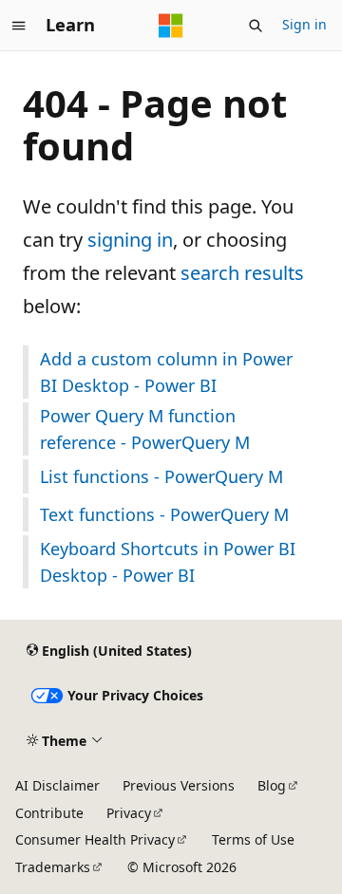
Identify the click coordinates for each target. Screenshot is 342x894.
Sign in (304, 24)
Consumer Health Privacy (95, 839)
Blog (271, 785)
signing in (130, 239)
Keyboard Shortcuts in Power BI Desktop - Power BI (167, 562)
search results (242, 273)
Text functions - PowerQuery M (164, 514)
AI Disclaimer (57, 785)
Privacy (128, 813)
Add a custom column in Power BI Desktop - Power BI (166, 372)
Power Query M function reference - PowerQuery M (145, 429)
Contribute (49, 813)
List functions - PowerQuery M (161, 476)
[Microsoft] (171, 25)
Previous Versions (179, 785)
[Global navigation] (19, 26)
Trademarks (52, 867)
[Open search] (256, 26)
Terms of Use (253, 839)
